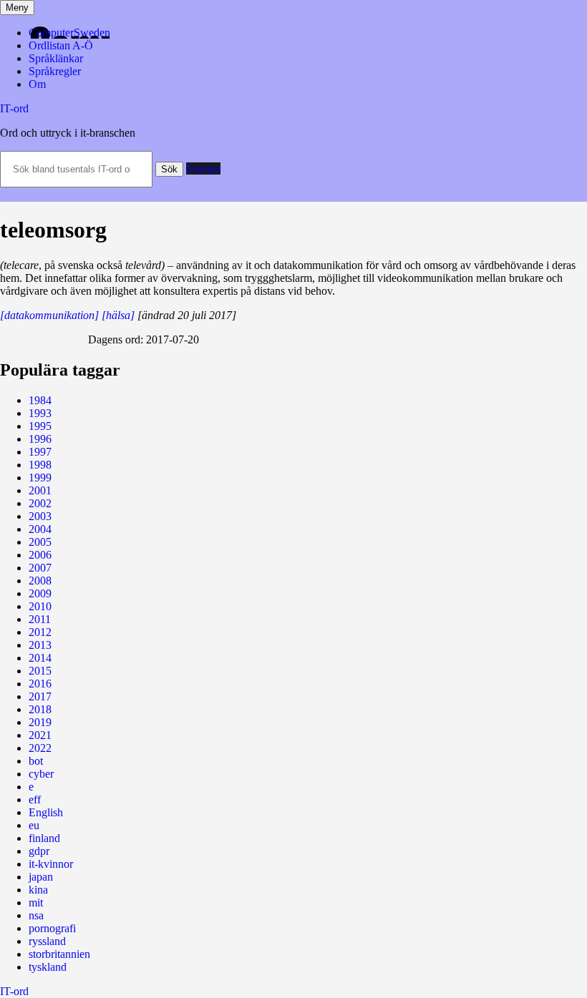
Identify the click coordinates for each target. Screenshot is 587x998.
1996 (40, 439)
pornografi (52, 928)
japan (41, 877)
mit (36, 902)
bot (36, 761)
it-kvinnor (51, 864)
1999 (40, 477)
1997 (40, 452)
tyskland (48, 967)
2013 (40, 645)
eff (35, 799)
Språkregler (55, 71)
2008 (40, 580)
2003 (40, 516)
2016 (40, 683)
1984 (40, 400)
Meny (17, 7)
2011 (40, 619)
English (46, 812)
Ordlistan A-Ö (61, 45)
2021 (40, 735)
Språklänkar (56, 58)
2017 (40, 696)
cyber (41, 774)
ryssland (47, 941)
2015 (40, 671)
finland (44, 838)
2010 (40, 606)
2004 (40, 529)
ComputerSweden (69, 32)
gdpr (39, 851)
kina (38, 890)
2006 (40, 555)
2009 (40, 593)
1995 (40, 426)
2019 (40, 722)
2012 (40, 632)
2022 (40, 748)
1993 (40, 413)
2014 (40, 658)
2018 (40, 709)
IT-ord (14, 108)
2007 (40, 568)
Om (37, 84)
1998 (40, 465)
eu (34, 825)
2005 (40, 542)
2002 (40, 503)
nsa (36, 915)
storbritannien (59, 954)
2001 (40, 490)
